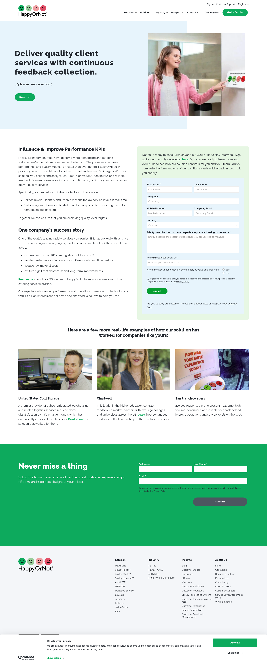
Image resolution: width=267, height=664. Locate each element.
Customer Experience (193, 606)
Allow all (235, 642)
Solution (129, 12)
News (218, 565)
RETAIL (152, 565)
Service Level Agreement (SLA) (229, 596)
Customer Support (225, 4)
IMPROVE (120, 586)
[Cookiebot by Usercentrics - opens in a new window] (26, 658)
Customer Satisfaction (193, 586)
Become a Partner (225, 574)
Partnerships (221, 578)
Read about (76, 419)
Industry (160, 12)
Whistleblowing (223, 601)
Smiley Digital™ (123, 574)
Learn (142, 414)
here (185, 159)
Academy (120, 599)
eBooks (186, 578)
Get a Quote (235, 12)
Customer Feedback (193, 590)
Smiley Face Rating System (196, 594)
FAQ (117, 611)
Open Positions (223, 586)
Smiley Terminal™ (124, 578)
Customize (233, 652)
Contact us (221, 569)
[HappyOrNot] (35, 570)
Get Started (212, 12)
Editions (145, 12)
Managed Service (124, 590)
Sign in (210, 4)
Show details (54, 658)
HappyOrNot (32, 11)
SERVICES (153, 574)
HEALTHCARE (155, 569)
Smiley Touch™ (123, 569)
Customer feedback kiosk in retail (197, 600)
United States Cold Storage (38, 398)
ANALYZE (120, 582)
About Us (193, 12)
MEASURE (120, 565)
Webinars (187, 582)
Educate (119, 594)
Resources (187, 574)
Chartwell (104, 398)
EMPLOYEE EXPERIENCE (161, 578)
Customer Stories (191, 569)
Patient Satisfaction (192, 610)
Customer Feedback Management (193, 615)
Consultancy (222, 582)
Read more (25, 279)
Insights (176, 12)
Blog (184, 565)
